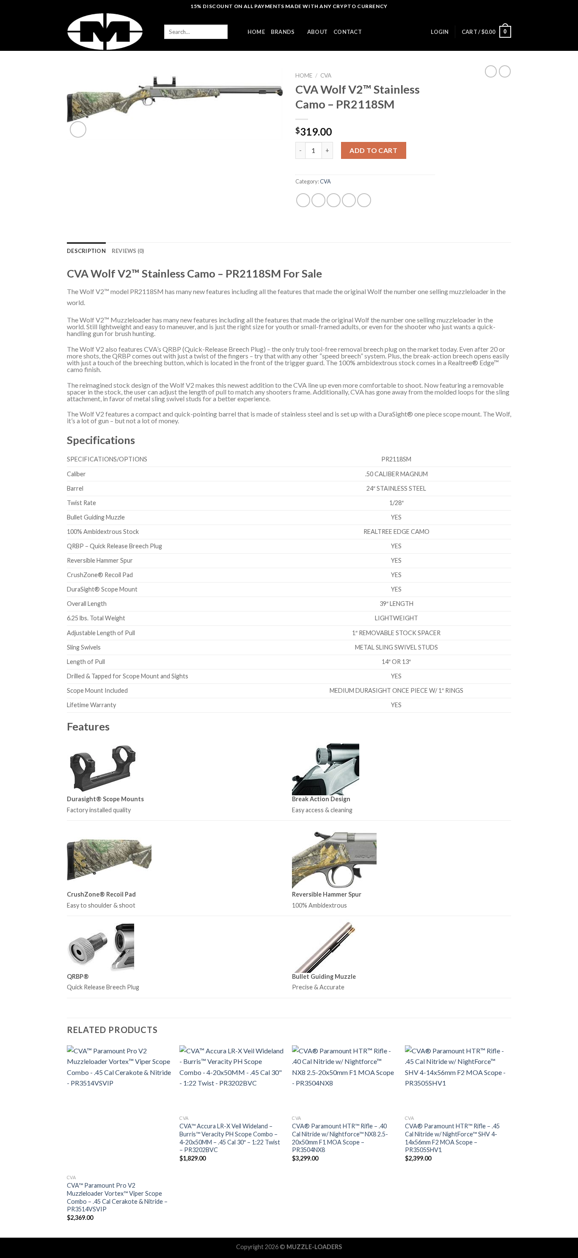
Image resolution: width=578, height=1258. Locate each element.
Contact (347, 31)
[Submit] (235, 32)
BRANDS (283, 31)
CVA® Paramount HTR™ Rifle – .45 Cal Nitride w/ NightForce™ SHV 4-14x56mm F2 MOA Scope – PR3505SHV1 (452, 1137)
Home (303, 75)
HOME (256, 31)
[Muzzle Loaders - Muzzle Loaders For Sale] (109, 32)
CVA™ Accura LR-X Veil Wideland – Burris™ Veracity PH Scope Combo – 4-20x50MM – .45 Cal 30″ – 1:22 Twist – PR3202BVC (229, 1137)
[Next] (508, 1140)
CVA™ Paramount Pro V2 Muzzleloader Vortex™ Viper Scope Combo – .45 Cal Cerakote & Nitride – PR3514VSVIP (117, 1197)
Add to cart (373, 150)
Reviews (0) (128, 250)
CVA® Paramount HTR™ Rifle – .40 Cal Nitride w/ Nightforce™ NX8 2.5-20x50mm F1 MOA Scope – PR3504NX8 (340, 1137)
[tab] (86, 250)
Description (86, 250)
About (317, 31)
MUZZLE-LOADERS (314, 1246)
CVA (325, 75)
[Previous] (67, 1140)
